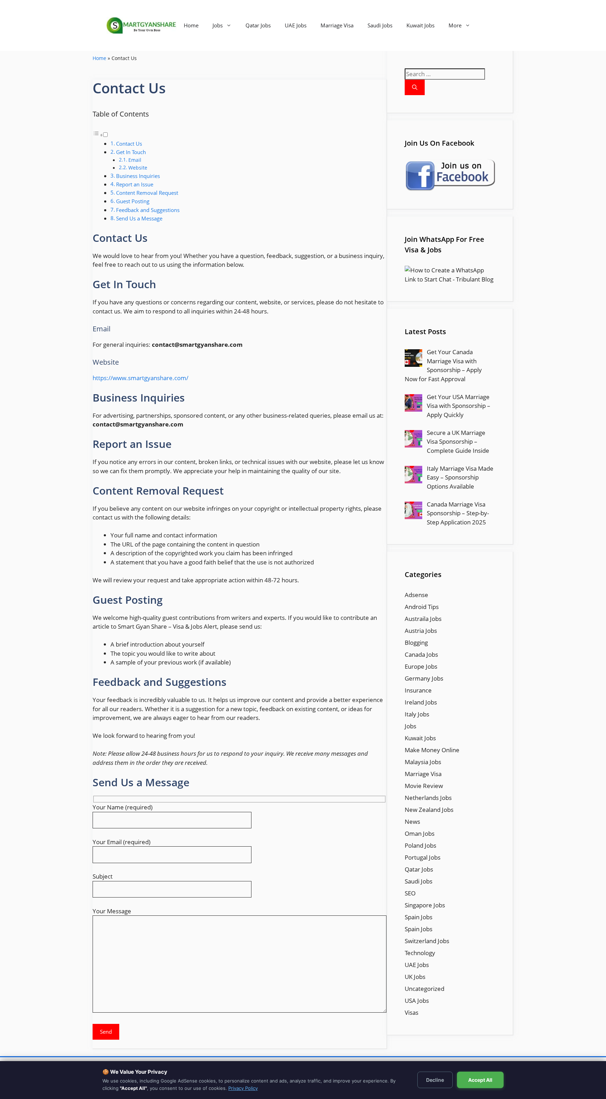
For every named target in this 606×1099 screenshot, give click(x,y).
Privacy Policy (243, 1088)
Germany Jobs (424, 678)
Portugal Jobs (422, 857)
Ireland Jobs (421, 702)
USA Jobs (417, 1001)
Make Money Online (432, 750)
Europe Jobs (421, 666)
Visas (411, 1012)
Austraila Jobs (423, 619)
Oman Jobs (420, 833)
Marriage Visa (337, 25)
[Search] (415, 87)
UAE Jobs (296, 25)
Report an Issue (134, 184)
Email (134, 160)
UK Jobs (415, 977)
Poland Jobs (420, 845)
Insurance (418, 690)
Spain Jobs (418, 917)
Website (137, 167)
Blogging (416, 642)
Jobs (218, 25)
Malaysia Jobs (423, 762)
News (412, 821)
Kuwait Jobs (420, 25)
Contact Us (129, 143)
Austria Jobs (421, 631)
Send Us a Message (139, 218)
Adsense (416, 595)
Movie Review (424, 786)
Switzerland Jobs (427, 941)
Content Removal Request (147, 192)
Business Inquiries (138, 175)
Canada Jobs (421, 654)
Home (191, 25)
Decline (435, 1080)
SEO (410, 893)
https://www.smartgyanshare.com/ (140, 378)
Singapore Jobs (425, 905)
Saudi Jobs (380, 25)
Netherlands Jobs (428, 798)
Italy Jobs (417, 714)
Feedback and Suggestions (148, 209)
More (455, 25)
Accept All (480, 1080)
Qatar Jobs (258, 25)
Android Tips (422, 607)
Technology (420, 953)
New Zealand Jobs (429, 810)
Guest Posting (132, 201)
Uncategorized (424, 989)
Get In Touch (131, 151)
